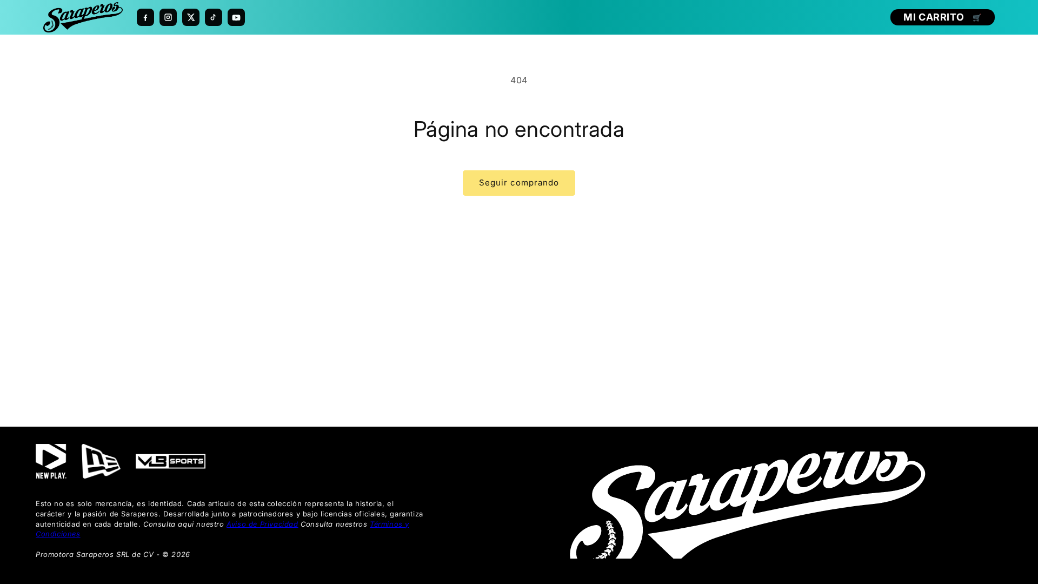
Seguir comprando (519, 182)
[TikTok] (213, 17)
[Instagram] (168, 17)
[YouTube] (236, 17)
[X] (190, 17)
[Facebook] (145, 17)
